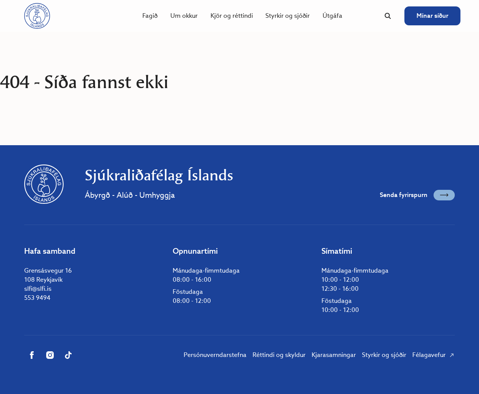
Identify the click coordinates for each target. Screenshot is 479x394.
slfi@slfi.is (37, 289)
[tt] (68, 355)
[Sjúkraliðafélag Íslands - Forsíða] (37, 16)
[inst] (50, 355)
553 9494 (37, 298)
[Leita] (387, 15)
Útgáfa (332, 16)
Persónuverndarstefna (215, 355)
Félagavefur (429, 355)
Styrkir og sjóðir (287, 16)
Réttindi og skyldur (279, 355)
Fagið (150, 16)
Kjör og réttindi (232, 16)
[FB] (31, 355)
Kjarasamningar (334, 355)
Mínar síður (432, 16)
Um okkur (184, 16)
